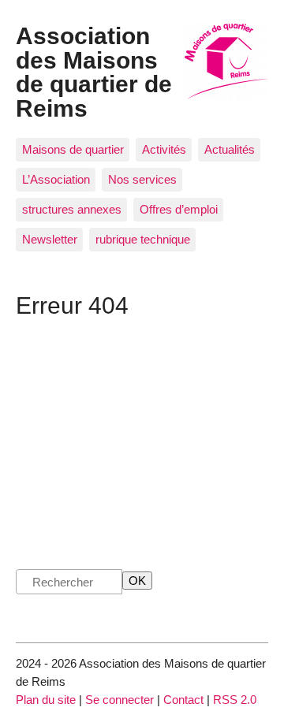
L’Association (56, 179)
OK (137, 580)
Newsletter (49, 239)
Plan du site (46, 699)
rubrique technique (142, 239)
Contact (183, 699)
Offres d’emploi (179, 209)
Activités (164, 149)
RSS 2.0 (234, 699)
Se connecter (119, 699)
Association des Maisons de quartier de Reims (94, 71)
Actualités (229, 149)
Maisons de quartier (73, 149)
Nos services (142, 179)
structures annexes (71, 209)
